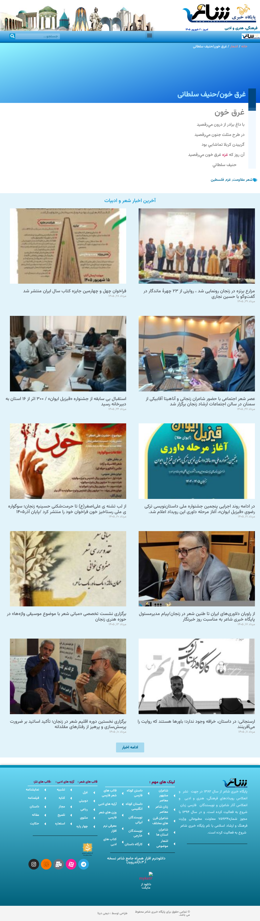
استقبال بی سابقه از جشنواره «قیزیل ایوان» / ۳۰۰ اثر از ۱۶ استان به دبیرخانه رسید (66, 401)
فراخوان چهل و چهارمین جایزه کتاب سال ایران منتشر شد (74, 291)
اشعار (234, 46)
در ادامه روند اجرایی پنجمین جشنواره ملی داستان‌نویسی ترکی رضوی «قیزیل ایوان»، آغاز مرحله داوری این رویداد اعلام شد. (199, 509)
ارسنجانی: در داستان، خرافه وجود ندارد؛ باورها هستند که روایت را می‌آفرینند (196, 724)
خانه (244, 46)
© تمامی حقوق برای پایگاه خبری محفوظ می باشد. (162, 913)
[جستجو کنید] (12, 36)
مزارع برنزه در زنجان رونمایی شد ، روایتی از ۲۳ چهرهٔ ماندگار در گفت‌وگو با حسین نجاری (199, 294)
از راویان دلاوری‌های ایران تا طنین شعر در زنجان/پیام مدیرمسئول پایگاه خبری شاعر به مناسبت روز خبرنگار (197, 616)
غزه (225, 155)
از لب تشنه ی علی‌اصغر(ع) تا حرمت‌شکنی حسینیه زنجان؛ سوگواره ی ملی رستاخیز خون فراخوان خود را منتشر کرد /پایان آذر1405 (67, 509)
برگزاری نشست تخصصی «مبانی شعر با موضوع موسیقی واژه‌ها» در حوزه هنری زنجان (66, 616)
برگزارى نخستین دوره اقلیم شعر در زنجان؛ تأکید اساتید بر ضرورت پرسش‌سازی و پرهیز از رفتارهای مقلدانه (68, 724)
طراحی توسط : (112, 913)
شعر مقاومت (243, 180)
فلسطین (217, 180)
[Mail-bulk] (58, 864)
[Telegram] (83, 864)
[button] (149, 35)
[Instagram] (33, 864)
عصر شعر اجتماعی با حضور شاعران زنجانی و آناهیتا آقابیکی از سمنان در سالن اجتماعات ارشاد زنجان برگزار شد (200, 401)
